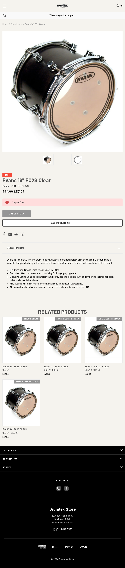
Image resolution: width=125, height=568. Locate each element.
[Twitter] (22, 234)
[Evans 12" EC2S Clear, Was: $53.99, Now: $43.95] (62, 339)
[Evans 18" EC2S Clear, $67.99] (21, 339)
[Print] (16, 234)
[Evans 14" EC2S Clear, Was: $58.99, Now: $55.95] (21, 402)
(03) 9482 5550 (64, 529)
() (121, 6)
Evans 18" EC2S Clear (14, 366)
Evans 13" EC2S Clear (97, 366)
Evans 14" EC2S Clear (14, 429)
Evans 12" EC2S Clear (56, 366)
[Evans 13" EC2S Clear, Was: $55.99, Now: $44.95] (103, 339)
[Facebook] (4, 234)
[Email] (10, 234)
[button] (62, 248)
